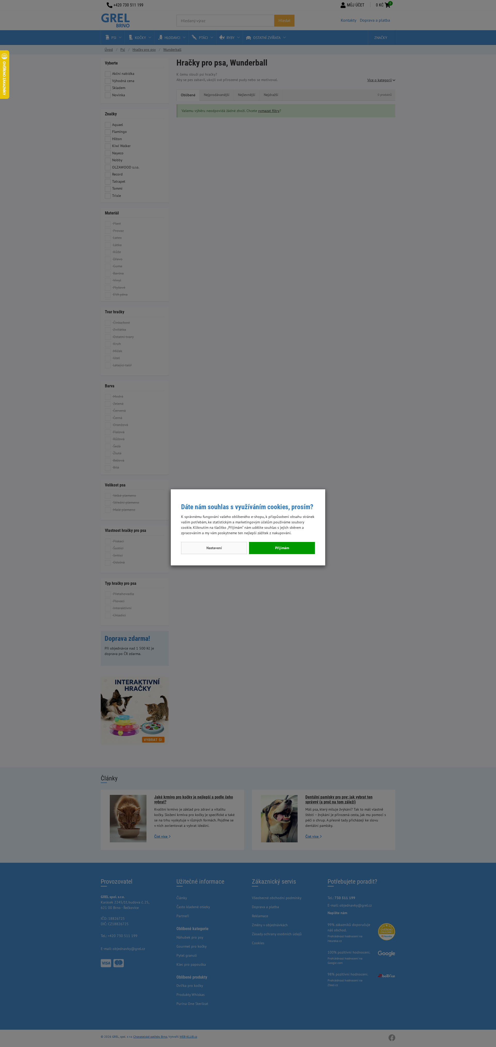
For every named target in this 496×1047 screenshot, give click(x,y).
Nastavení (214, 548)
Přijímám (282, 548)
